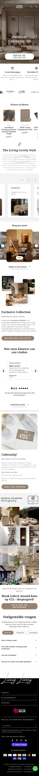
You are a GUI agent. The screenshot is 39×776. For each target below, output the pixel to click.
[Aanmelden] (36, 725)
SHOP (19, 258)
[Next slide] (35, 179)
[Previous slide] (28, 179)
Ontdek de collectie (17, 338)
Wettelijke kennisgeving (14, 771)
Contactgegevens (29, 771)
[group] (19, 201)
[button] (31, 6)
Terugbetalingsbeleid (15, 766)
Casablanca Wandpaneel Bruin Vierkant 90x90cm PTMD (9, 130)
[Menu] (2, 6)
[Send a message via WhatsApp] (35, 768)
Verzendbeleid (28, 769)
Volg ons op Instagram (20, 606)
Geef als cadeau (15, 487)
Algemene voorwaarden (15, 769)
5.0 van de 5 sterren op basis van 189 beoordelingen (19, 394)
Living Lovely (13, 764)
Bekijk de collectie (19, 56)
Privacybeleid (28, 766)
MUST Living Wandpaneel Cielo (25, 128)
